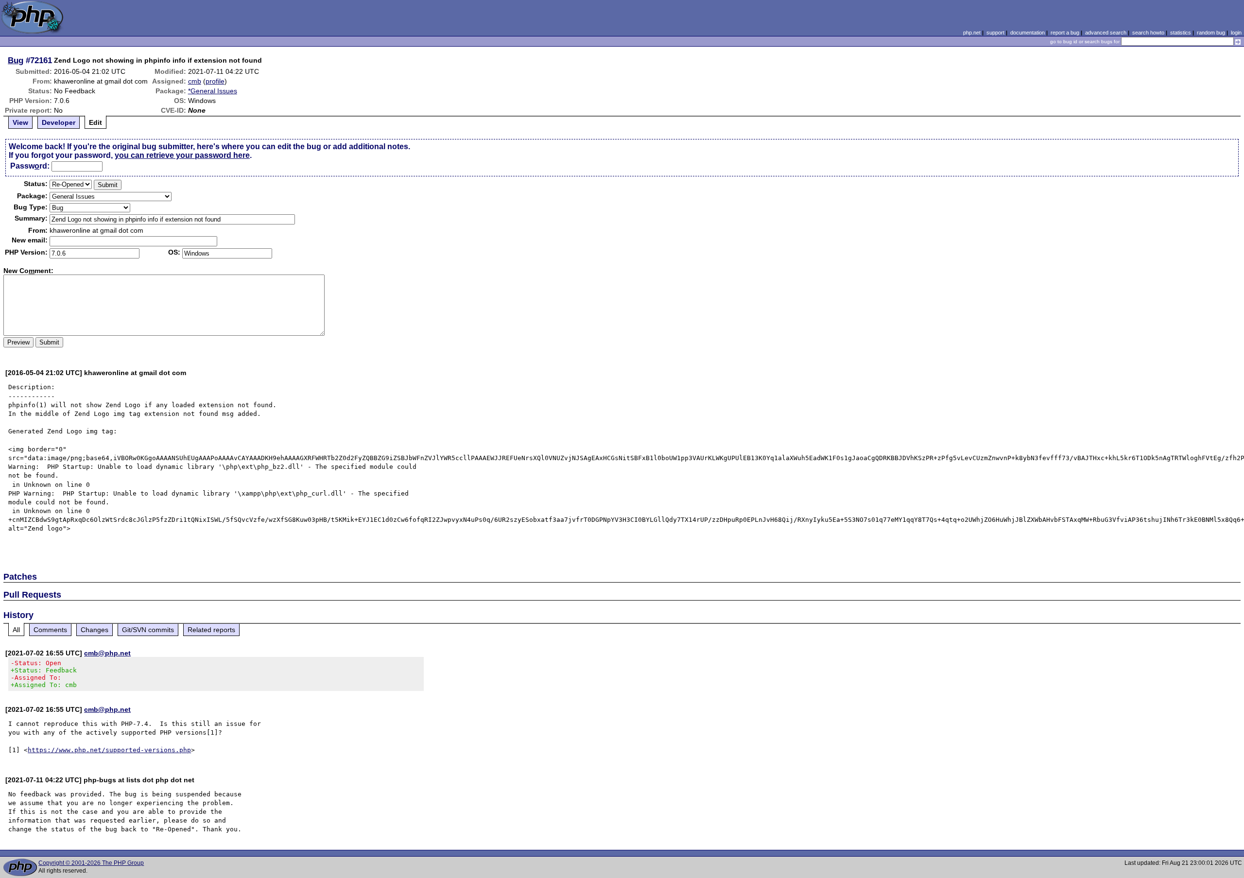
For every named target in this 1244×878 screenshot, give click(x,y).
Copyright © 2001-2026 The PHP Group (91, 863)
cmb (194, 81)
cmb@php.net (107, 653)
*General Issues (212, 91)
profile (215, 81)
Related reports (211, 630)
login (1236, 32)
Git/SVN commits (148, 630)
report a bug (1065, 32)
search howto (1148, 32)
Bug (15, 60)
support (995, 32)
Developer (58, 122)
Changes (94, 630)
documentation (1027, 32)
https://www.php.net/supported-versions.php (109, 750)
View (20, 122)
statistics (1180, 32)
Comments (50, 630)
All (16, 630)
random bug (1211, 32)
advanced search (1105, 32)
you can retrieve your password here (182, 155)
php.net (972, 32)
